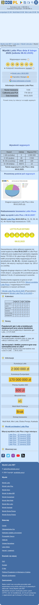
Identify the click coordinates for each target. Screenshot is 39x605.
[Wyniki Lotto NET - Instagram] (13, 455)
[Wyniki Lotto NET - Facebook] (3, 455)
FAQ (3, 561)
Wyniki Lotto (6, 483)
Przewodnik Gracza (8, 536)
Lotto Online (6, 547)
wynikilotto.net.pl (19, 472)
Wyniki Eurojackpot (8, 497)
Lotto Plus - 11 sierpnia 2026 (19, 444)
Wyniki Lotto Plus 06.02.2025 (13, 291)
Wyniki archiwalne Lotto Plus (17, 426)
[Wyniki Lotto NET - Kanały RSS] (23, 455)
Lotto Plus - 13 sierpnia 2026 (20, 442)
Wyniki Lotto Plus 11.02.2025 (21, 293)
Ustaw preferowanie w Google (21, 81)
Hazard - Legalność (8, 550)
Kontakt (4, 565)
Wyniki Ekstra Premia (9, 514)
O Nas (4, 568)
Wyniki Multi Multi (7, 500)
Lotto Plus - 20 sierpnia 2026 (20, 436)
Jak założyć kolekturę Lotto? (13, 336)
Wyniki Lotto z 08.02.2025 (20, 73)
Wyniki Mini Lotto (7, 504)
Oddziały (5, 540)
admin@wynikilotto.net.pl (11, 469)
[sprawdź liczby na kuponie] (24, 3)
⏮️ (11, 77)
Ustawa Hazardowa (8, 543)
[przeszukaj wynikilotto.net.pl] (31, 3)
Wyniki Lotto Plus (7, 486)
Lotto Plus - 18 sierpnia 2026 (20, 438)
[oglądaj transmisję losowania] (28, 3)
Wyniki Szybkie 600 (8, 493)
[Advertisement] (19, 28)
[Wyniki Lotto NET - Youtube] (18, 455)
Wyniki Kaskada (7, 507)
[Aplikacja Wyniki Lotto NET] (20, 3)
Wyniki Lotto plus (26, 44)
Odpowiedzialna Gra (8, 529)
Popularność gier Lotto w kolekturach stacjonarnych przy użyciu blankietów (17, 327)
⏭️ (28, 77)
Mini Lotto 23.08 (28, 12)
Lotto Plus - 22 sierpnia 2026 (20, 435)
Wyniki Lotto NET (6, 44)
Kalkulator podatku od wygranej (12, 533)
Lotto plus (16, 44)
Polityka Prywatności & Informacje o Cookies (16, 572)
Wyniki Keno (6, 490)
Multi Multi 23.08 (16, 12)
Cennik (4, 525)
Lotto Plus (11, 219)
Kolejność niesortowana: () (20, 68)
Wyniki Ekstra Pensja (9, 511)
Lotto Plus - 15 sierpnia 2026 (20, 440)
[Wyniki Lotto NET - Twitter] (8, 455)
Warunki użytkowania (8, 576)
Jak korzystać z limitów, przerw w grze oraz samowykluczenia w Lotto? (19, 346)
